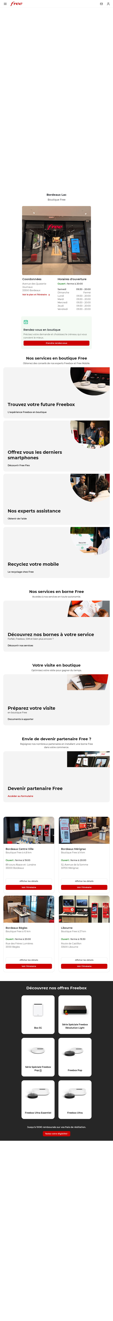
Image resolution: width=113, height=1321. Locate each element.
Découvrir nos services (20, 645)
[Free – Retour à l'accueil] (16, 4)
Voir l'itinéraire (29, 887)
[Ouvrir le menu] (5, 4)
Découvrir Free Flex (19, 465)
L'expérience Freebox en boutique (27, 412)
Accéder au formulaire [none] (20, 796)
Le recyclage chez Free (21, 572)
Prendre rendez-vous (56, 343)
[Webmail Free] (101, 4)
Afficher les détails (29, 881)
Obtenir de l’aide (17, 518)
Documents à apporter (20, 719)
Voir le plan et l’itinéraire (34, 294)
